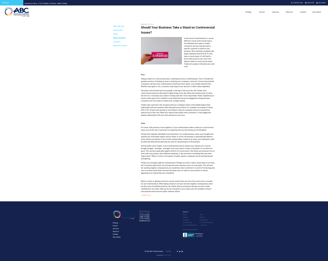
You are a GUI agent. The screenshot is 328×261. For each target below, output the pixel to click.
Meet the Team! (120, 45)
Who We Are (118, 26)
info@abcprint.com (144, 221)
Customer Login (298, 2)
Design (185, 215)
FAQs (115, 34)
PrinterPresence (167, 255)
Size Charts (316, 12)
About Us (289, 12)
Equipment (118, 30)
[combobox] (11, 2)
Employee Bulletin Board (190, 230)
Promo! (262, 12)
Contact (303, 12)
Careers (116, 42)
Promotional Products (206, 222)
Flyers (201, 215)
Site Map (168, 251)
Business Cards (187, 222)
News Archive (119, 38)
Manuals (202, 217)
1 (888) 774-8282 (144, 217)
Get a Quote (322, 2)
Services (275, 12)
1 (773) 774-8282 (144, 215)
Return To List (146, 195)
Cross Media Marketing (190, 225)
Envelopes (186, 220)
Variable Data (204, 220)
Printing (248, 12)
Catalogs (185, 217)
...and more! (203, 225)
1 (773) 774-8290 (144, 219)
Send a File (310, 2)
